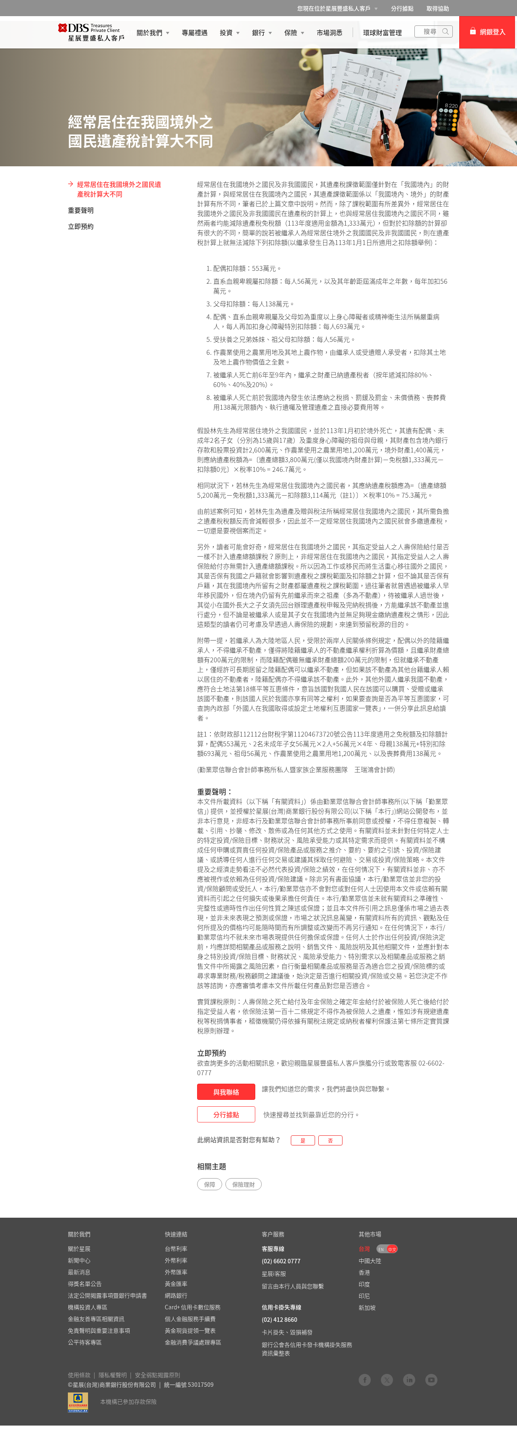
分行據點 (402, 8)
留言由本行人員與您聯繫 (293, 1286)
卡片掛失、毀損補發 (287, 1332)
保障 (209, 1184)
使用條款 (79, 1375)
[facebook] (365, 1379)
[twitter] (387, 1379)
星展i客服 (274, 1273)
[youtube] (431, 1379)
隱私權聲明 (113, 1375)
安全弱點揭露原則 (157, 1375)
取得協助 (438, 8)
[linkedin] (409, 1379)
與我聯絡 (226, 1092)
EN (381, 1249)
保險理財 (243, 1184)
